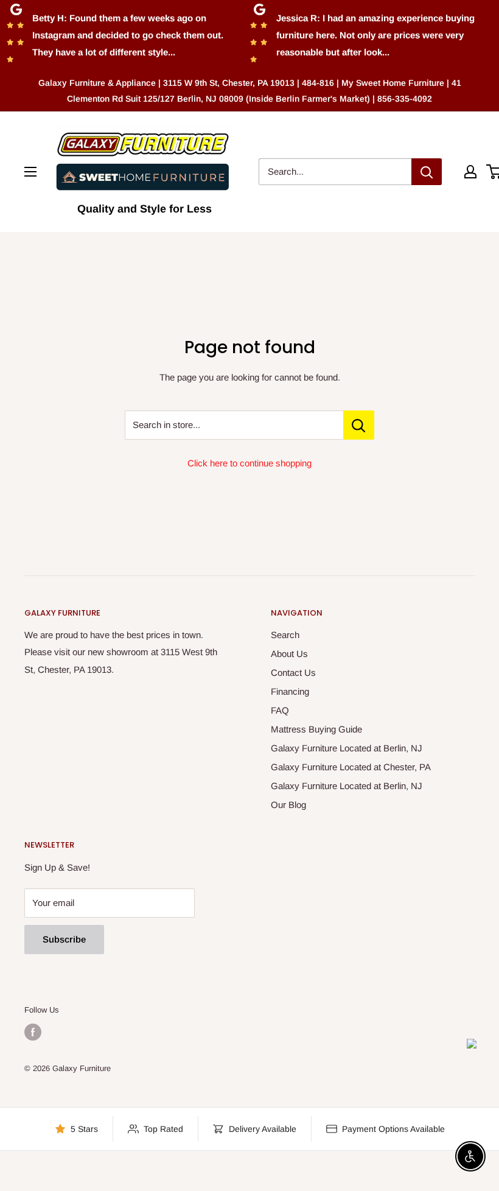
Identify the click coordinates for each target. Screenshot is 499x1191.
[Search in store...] (358, 425)
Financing (290, 691)
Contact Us (293, 672)
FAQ (280, 710)
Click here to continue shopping (249, 463)
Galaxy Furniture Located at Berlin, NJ (346, 748)
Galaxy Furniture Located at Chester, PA (351, 767)
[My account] (470, 171)
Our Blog (288, 804)
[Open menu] (30, 172)
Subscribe (64, 939)
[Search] (426, 171)
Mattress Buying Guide (316, 729)
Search (285, 635)
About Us (289, 653)
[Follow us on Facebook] (32, 1032)
